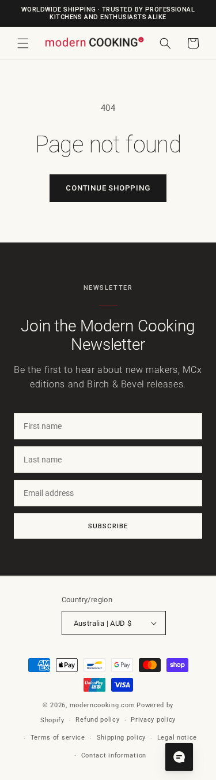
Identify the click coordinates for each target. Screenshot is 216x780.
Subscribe (107, 526)
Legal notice (177, 737)
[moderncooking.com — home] (94, 42)
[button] (23, 43)
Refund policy (97, 719)
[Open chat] (179, 757)
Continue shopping (108, 188)
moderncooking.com (102, 705)
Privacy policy (153, 719)
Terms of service (58, 737)
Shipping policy (121, 737)
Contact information (113, 755)
